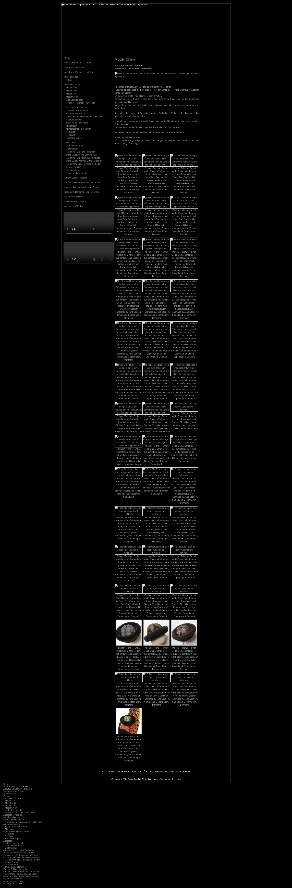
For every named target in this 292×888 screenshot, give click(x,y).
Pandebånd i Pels (74, 120)
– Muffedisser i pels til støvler (16, 831)
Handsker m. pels (74, 138)
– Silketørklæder (10, 864)
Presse (69, 80)
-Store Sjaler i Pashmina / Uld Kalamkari (21, 857)
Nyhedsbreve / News (73, 197)
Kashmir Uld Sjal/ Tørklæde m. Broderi (83, 164)
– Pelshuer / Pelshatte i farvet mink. (19, 812)
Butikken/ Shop (71, 77)
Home (67, 58)
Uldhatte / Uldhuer (74, 146)
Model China (72, 97)
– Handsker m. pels (12, 838)
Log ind (177, 779)
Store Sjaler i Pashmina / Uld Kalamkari (84, 161)
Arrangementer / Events (75, 201)
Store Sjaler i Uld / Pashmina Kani (81, 155)
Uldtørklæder (72, 149)
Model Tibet (71, 91)
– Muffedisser (9, 829)
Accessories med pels (74, 107)
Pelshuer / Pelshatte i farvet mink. (81, 103)
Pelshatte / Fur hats (73, 85)
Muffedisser (71, 126)
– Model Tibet (9, 805)
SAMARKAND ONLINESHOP (16, 786)
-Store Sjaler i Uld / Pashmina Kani (19, 853)
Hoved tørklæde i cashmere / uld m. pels (84, 117)
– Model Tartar (10, 803)
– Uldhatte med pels (12, 810)
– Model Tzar (9, 801)
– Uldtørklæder (10, 848)
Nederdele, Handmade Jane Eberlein (81, 192)
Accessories (70, 143)
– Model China (10, 808)
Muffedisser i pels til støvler (78, 129)
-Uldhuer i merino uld (13, 843)
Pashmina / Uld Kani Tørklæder (80, 152)
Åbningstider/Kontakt (73, 206)
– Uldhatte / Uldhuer (12, 845)
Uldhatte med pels (74, 100)
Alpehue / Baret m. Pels (77, 114)
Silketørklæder (72, 170)
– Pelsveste (8, 834)
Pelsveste (70, 132)
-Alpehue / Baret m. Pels (14, 817)
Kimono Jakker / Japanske (76, 178)
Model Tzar (71, 94)
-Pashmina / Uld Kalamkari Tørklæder (20, 855)
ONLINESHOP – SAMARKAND (78, 63)
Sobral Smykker (73, 167)
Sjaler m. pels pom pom (77, 123)
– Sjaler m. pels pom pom (15, 827)
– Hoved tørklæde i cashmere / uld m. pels (22, 822)
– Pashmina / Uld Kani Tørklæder (18, 850)
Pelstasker (71, 135)
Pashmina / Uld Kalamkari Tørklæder (83, 158)
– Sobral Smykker (11, 862)
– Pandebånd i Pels (12, 824)
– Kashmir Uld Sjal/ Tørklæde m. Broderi (21, 860)
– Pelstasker (9, 836)
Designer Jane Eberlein (75, 67)
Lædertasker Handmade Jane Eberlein (82, 187)
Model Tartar (72, 88)
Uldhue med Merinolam (77, 111)
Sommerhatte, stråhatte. (77, 173)
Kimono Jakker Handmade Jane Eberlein (83, 182)
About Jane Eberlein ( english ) (78, 72)
